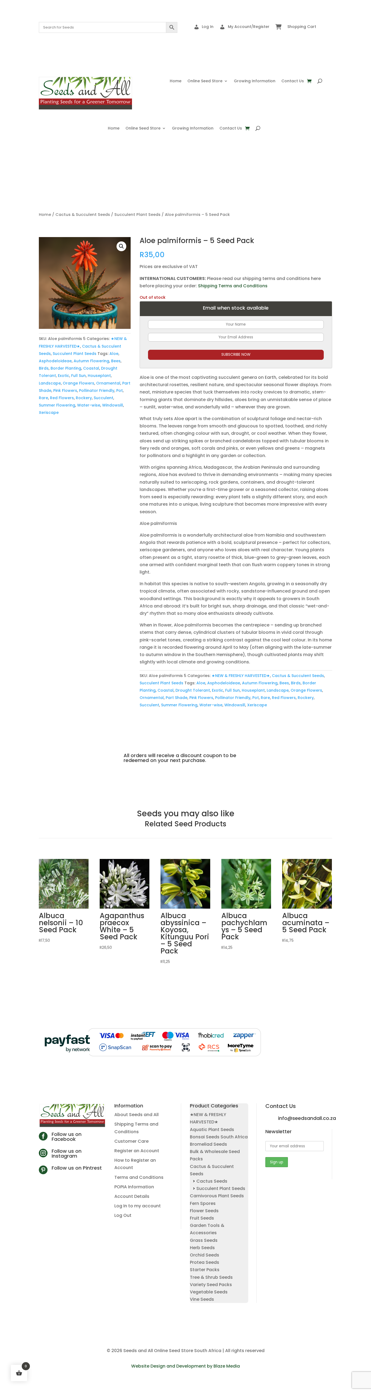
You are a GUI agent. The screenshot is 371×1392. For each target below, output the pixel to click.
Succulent (103, 398)
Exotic (63, 375)
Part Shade (176, 697)
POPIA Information (134, 1187)
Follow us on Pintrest (77, 1167)
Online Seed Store (204, 81)
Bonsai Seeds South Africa (219, 1137)
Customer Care (131, 1141)
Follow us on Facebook (66, 1136)
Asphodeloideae (55, 361)
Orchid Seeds (204, 1255)
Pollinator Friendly (96, 390)
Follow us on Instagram (66, 1153)
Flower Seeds (204, 1211)
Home (175, 81)
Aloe (113, 353)
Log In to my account (137, 1206)
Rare (43, 398)
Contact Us (292, 81)
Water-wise (88, 405)
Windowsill (112, 405)
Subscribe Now (235, 354)
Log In (207, 26)
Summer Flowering (57, 405)
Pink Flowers (65, 390)
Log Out (122, 1215)
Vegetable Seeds (209, 1292)
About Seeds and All (136, 1114)
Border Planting (66, 368)
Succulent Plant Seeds (137, 214)
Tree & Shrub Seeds (211, 1277)
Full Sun (78, 375)
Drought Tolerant (192, 690)
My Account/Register (248, 26)
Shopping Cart (301, 26)
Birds (44, 368)
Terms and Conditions (139, 1177)
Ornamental (108, 383)
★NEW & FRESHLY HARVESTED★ (241, 675)
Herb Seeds (202, 1248)
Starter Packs (204, 1270)
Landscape (50, 383)
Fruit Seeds (202, 1218)
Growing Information (254, 81)
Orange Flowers (78, 383)
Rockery (84, 398)
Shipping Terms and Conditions (233, 286)
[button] (121, 246)
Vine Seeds (202, 1299)
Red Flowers (62, 398)
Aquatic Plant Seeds (212, 1129)
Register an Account (136, 1151)
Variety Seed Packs (211, 1284)
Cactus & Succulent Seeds (82, 214)
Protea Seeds (204, 1262)
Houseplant (99, 375)
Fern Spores (203, 1203)
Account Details (131, 1196)
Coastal (91, 368)
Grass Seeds (204, 1240)
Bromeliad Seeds (208, 1144)
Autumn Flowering (91, 361)
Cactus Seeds (211, 1181)
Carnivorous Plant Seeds (217, 1196)
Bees (116, 361)
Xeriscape (49, 412)
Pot (119, 390)
